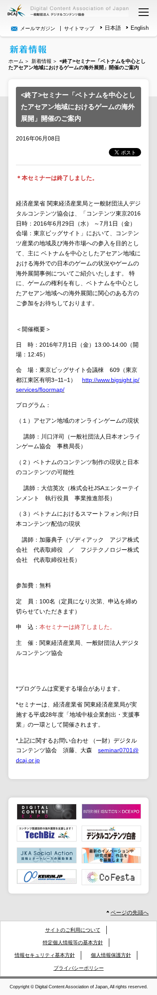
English (140, 28)
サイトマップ (79, 28)
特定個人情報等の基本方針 (73, 943)
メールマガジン (37, 28)
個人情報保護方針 (111, 955)
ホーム (15, 61)
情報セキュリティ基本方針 (45, 955)
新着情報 (41, 61)
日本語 (113, 28)
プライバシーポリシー (79, 968)
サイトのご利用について (72, 930)
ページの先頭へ (130, 912)
